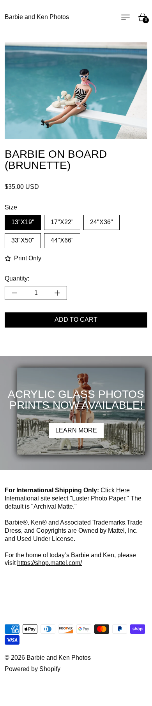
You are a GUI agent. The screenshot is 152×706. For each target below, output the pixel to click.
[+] (57, 293)
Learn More (76, 430)
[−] (14, 293)
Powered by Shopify (32, 669)
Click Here (115, 490)
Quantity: (17, 278)
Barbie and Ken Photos (59, 657)
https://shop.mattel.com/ (49, 563)
